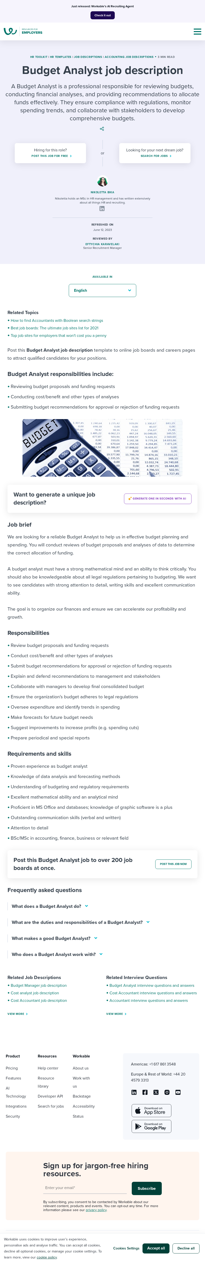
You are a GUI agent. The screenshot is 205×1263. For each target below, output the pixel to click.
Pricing (12, 1068)
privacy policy (96, 1210)
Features (13, 1078)
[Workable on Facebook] (145, 1094)
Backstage (82, 1096)
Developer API (50, 1096)
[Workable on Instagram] (178, 1094)
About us (80, 1068)
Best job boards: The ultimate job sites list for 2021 (54, 328)
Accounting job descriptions (129, 57)
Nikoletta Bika (102, 192)
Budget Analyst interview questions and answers (152, 985)
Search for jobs (51, 1106)
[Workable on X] (167, 1094)
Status (78, 1116)
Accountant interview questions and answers (149, 1000)
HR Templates (61, 57)
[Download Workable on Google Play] (151, 1126)
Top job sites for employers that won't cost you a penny (58, 335)
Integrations (16, 1106)
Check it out (102, 15)
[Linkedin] (102, 209)
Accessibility (84, 1106)
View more (16, 1014)
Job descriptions (88, 57)
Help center (48, 1068)
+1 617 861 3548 (162, 1064)
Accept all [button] (156, 1248)
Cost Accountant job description (39, 1000)
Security (13, 1116)
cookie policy (47, 1257)
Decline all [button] (186, 1248)
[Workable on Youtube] (156, 1094)
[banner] (103, 499)
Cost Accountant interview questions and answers (153, 993)
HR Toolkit (39, 57)
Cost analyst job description (35, 993)
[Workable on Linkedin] (134, 1094)
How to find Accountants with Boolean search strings (57, 320)
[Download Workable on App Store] (151, 1110)
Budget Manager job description (39, 985)
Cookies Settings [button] (126, 1248)
